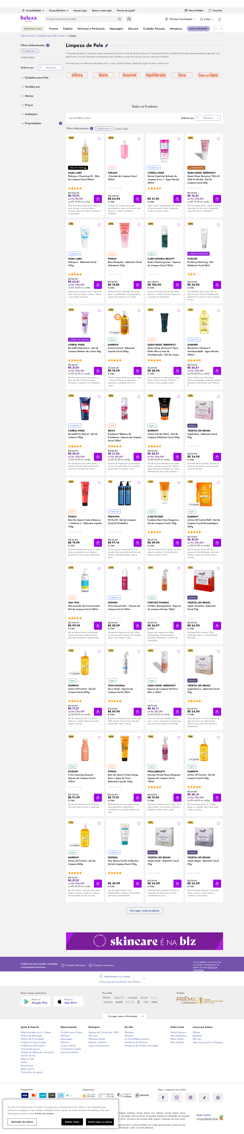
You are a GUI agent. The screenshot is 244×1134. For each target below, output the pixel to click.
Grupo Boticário (57, 10)
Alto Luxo (92, 1035)
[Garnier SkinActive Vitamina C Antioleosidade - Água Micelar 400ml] (204, 321)
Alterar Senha (177, 1039)
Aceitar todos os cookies (100, 1121)
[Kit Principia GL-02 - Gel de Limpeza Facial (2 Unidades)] (124, 493)
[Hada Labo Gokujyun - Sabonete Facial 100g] (85, 235)
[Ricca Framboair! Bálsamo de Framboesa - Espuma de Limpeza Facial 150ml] (124, 407)
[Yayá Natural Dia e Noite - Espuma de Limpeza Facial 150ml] (124, 662)
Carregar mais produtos (144, 910)
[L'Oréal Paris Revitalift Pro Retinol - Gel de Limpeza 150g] (85, 407)
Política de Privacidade (32, 1039)
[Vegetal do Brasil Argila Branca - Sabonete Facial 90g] (204, 662)
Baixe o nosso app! (102, 10)
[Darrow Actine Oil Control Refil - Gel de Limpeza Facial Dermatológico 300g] (204, 493)
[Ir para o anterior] (217, 29)
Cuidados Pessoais (154, 29)
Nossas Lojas (80, 10)
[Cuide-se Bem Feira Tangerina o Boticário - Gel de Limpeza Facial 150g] (164, 493)
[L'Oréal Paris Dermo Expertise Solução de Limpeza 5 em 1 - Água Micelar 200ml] (164, 149)
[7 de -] (144, 941)
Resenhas (197, 1035)
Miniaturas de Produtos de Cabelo (141, 1045)
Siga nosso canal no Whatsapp (208, 1042)
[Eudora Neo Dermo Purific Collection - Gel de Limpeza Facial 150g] (124, 834)
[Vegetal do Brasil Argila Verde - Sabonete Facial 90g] (164, 834)
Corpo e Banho (68, 1045)
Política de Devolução (31, 1035)
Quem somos (27, 1068)
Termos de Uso (28, 1055)
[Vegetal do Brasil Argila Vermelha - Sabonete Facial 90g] (204, 579)
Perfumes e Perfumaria (91, 29)
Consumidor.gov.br (30, 1049)
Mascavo (129, 1035)
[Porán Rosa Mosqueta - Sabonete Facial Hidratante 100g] (124, 235)
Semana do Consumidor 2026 (103, 1032)
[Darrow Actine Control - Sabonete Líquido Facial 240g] (124, 321)
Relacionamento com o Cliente (36, 1032)
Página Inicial (28, 35)
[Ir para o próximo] (221, 29)
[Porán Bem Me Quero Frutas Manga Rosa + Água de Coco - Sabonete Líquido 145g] (124, 748)
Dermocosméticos (70, 1052)
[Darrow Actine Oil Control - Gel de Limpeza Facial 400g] (85, 662)
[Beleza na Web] (28, 19)
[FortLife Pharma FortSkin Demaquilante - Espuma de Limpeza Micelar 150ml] (164, 579)
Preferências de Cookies (33, 1045)
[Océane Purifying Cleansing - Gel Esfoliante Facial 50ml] (204, 235)
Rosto (63, 35)
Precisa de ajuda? (126, 10)
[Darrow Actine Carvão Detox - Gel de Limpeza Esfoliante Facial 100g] (164, 407)
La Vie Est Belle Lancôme (137, 1039)
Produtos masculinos (103, 965)
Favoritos (217, 10)
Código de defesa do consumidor (37, 1052)
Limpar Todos (121, 128)
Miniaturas (176, 29)
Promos (53, 29)
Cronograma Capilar (71, 1049)
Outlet (23, 1062)
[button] (98, 199)
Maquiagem (116, 29)
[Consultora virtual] (129, 19)
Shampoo (129, 1032)
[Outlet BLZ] (198, 29)
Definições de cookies (22, 1121)
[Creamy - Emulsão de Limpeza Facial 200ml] (124, 149)
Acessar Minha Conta (207, 19)
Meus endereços (178, 1035)
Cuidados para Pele (47, 35)
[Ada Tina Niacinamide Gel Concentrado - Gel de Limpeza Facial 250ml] (85, 579)
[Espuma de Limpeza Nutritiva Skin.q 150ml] (164, 662)
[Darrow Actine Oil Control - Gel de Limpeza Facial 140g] (204, 748)
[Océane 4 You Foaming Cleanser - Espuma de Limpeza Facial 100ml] (85, 748)
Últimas (196, 1032)
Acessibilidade (33, 10)
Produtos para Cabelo (71, 1032)
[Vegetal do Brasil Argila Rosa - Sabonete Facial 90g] (204, 407)
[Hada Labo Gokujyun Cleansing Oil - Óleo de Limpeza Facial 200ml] (85, 149)
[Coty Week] (33, 29)
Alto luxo (197, 1039)
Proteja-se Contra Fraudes (33, 1042)
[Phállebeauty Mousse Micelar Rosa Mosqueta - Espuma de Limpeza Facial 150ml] (164, 748)
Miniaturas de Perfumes (136, 1042)
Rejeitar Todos (72, 1121)
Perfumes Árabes (96, 1039)
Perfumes (65, 1035)
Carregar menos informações (122, 1016)
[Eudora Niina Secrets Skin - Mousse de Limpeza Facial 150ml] (124, 579)
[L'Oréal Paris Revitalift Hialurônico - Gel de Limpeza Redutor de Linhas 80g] (85, 321)
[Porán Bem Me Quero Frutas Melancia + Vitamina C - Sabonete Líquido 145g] (85, 493)
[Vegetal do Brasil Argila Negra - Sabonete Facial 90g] (204, 834)
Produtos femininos (75, 965)
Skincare (133, 29)
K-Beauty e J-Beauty (97, 1042)
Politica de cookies (44, 1113)
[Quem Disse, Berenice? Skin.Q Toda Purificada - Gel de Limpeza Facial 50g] (204, 149)
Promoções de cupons (32, 1072)
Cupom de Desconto (98, 1045)
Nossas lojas (27, 1065)
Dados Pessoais (178, 1032)
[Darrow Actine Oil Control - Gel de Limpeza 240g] (85, 834)
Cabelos (68, 29)
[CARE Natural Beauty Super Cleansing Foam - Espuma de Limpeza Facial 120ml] (164, 235)
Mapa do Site (27, 1058)
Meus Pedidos (196, 10)
